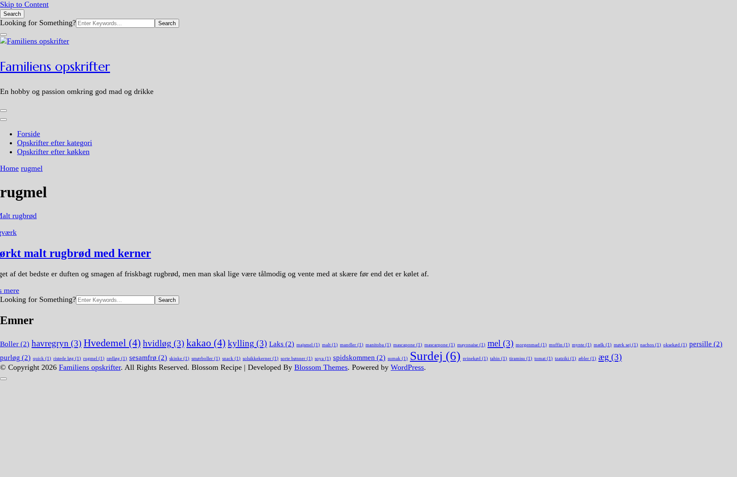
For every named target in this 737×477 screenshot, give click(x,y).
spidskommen (359, 358)
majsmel (308, 344)
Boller (14, 344)
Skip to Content (24, 4)
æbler (587, 358)
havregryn (56, 343)
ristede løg (67, 358)
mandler (351, 344)
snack (231, 358)
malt (330, 344)
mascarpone (439, 344)
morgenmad (531, 344)
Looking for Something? (38, 22)
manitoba (378, 344)
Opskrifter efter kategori (54, 142)
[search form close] (3, 34)
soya (323, 358)
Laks (281, 344)
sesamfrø (148, 358)
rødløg (117, 358)
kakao (206, 342)
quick (42, 358)
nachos (650, 344)
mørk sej (626, 344)
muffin (559, 344)
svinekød (475, 358)
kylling (247, 343)
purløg (15, 358)
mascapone (407, 344)
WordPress (407, 367)
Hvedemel (112, 342)
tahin (498, 358)
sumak (398, 358)
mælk (603, 344)
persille (705, 344)
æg (610, 357)
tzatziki (565, 358)
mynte (582, 344)
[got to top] (3, 379)
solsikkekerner (261, 358)
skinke (179, 358)
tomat (543, 358)
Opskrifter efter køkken (53, 151)
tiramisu (520, 358)
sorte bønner (297, 358)
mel (500, 343)
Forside (28, 133)
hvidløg (163, 343)
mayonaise (471, 344)
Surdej (435, 356)
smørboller (206, 358)
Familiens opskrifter (55, 66)
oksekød (675, 344)
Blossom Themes (321, 367)
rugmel (93, 358)
